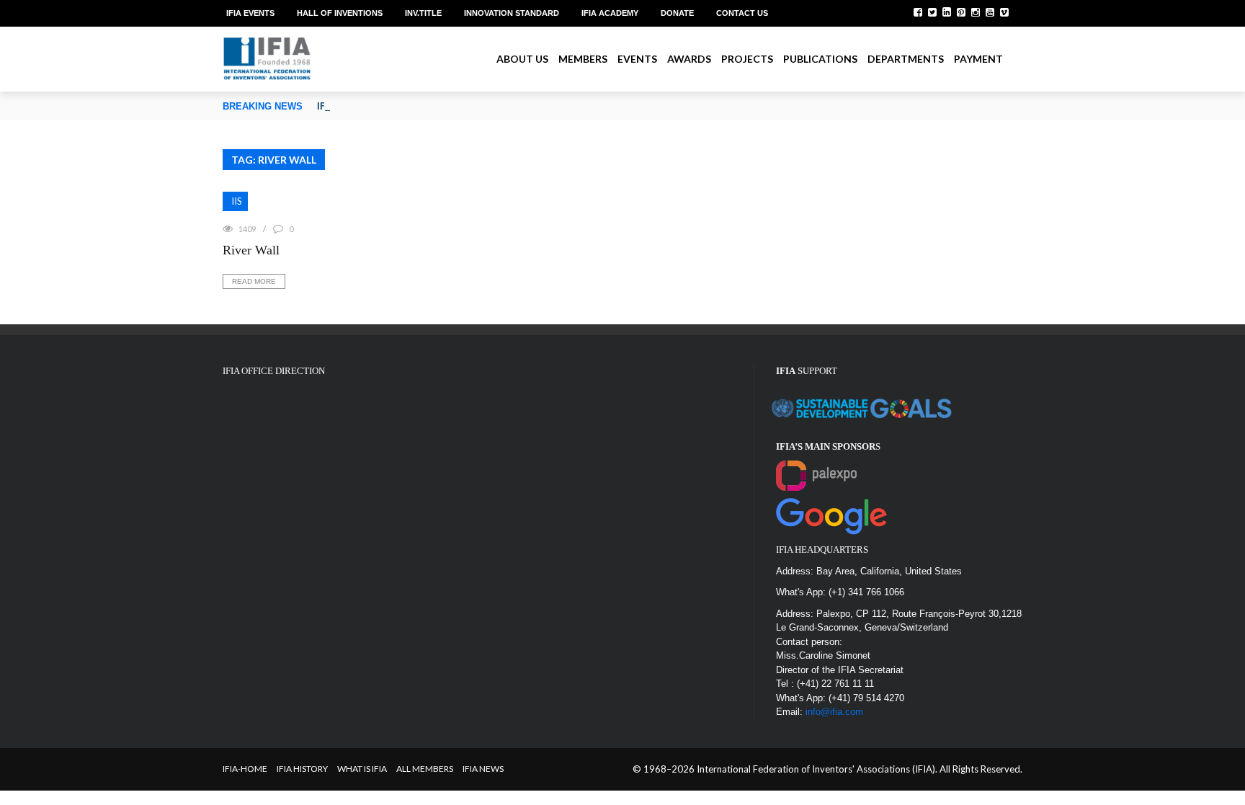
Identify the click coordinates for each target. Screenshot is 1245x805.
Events (637, 59)
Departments (905, 59)
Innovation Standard (511, 13)
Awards (689, 59)
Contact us (742, 13)
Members (582, 59)
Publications (820, 59)
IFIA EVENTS (250, 13)
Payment (978, 59)
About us (522, 59)
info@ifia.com (834, 711)
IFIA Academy (609, 13)
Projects (747, 59)
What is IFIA (362, 768)
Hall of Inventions (340, 13)
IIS (236, 201)
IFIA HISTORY (302, 768)
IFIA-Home (245, 768)
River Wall (251, 250)
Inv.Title (423, 13)
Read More (254, 281)
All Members (424, 768)
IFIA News (483, 768)
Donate (677, 13)
